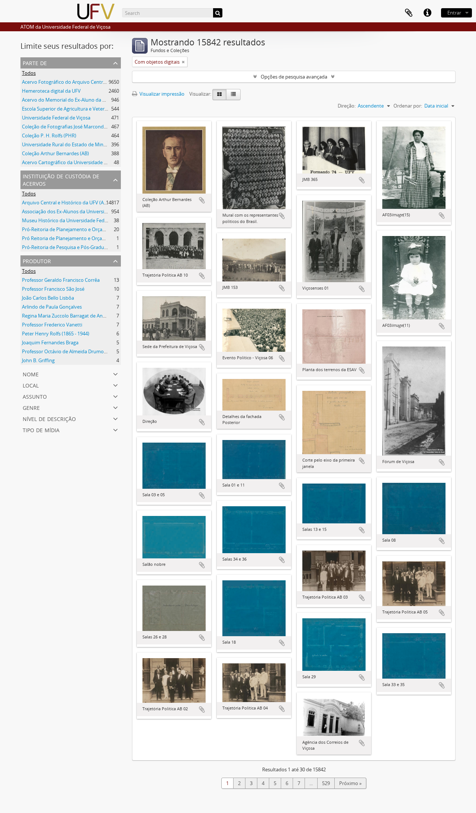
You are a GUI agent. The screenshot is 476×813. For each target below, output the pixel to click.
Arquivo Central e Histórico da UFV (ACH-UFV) (72, 202)
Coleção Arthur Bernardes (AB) (55, 153)
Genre (31, 407)
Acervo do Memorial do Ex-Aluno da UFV (66, 99)
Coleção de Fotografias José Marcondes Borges (73, 126)
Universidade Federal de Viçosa (56, 117)
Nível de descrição (49, 418)
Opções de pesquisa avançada (294, 76)
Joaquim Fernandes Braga (50, 342)
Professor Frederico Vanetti (52, 324)
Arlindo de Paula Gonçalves (52, 306)
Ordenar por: (407, 105)
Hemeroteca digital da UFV (51, 90)
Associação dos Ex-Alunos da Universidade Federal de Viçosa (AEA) (94, 211)
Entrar (454, 12)
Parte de (35, 62)
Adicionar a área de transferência (202, 200)
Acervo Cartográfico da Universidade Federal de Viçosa (82, 162)
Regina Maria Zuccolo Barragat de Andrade (69, 315)
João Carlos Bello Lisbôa (48, 297)
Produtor (37, 260)
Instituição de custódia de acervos (61, 179)
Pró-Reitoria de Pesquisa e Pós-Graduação (68, 247)
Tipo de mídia (41, 429)
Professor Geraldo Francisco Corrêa (61, 280)
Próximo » (350, 783)
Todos (29, 73)
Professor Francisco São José (53, 289)
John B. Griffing (38, 360)
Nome (31, 374)
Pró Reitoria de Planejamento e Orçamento (69, 238)
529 (326, 783)
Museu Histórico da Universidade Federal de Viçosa (78, 220)
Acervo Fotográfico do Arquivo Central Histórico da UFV (83, 82)
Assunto (35, 396)
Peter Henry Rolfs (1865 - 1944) (55, 333)
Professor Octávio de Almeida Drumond (66, 351)
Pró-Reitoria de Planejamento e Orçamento (69, 229)
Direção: (347, 105)
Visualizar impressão (161, 93)
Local (31, 385)
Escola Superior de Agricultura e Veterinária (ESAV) (77, 108)
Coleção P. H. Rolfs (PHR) (49, 135)
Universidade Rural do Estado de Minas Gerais (72, 144)
